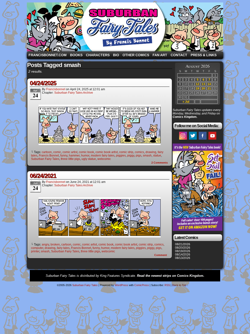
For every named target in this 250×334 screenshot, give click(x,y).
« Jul (186, 101)
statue (157, 155)
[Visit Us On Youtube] (212, 139)
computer (37, 248)
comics (139, 152)
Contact (179, 55)
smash (147, 155)
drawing (151, 152)
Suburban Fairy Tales (125, 26)
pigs (138, 155)
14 (209, 84)
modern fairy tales (103, 155)
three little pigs (70, 159)
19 (197, 88)
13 (203, 84)
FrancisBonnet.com (48, 55)
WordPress (121, 285)
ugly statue (89, 159)
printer (35, 251)
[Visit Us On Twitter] (193, 139)
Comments (159, 162)
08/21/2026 (182, 244)
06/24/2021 (43, 175)
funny (63, 155)
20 (203, 88)
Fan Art (160, 55)
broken (55, 244)
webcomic (104, 159)
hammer (74, 155)
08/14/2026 (182, 254)
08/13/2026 (182, 258)
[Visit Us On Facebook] (202, 139)
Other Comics (136, 55)
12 (197, 84)
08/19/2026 (182, 251)
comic (57, 152)
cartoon (47, 152)
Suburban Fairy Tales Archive (73, 92)
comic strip (126, 152)
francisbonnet (55, 89)
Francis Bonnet (49, 155)
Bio (116, 55)
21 (209, 88)
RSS (167, 285)
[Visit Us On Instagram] (183, 139)
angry (45, 244)
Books (76, 55)
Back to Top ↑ (180, 285)
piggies (121, 155)
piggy (130, 155)
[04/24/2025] (100, 144)
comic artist (69, 152)
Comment (161, 255)
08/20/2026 (182, 247)
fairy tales (63, 248)
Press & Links (204, 55)
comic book (86, 152)
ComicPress (141, 285)
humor (85, 155)
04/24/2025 (43, 83)
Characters (98, 55)
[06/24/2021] (100, 236)
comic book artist (106, 152)
